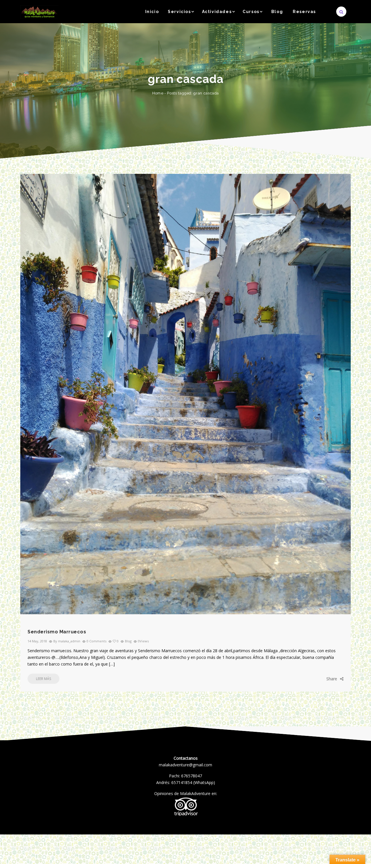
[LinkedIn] (335, 679)
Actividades (217, 11)
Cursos (251, 11)
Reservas (304, 11)
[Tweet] (317, 679)
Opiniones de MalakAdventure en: (185, 793)
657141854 (181, 782)
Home (157, 93)
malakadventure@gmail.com (185, 765)
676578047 (191, 776)
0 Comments (96, 641)
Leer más (43, 678)
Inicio (152, 11)
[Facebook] (309, 679)
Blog (277, 11)
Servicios (179, 11)
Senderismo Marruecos (57, 632)
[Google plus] (326, 679)
